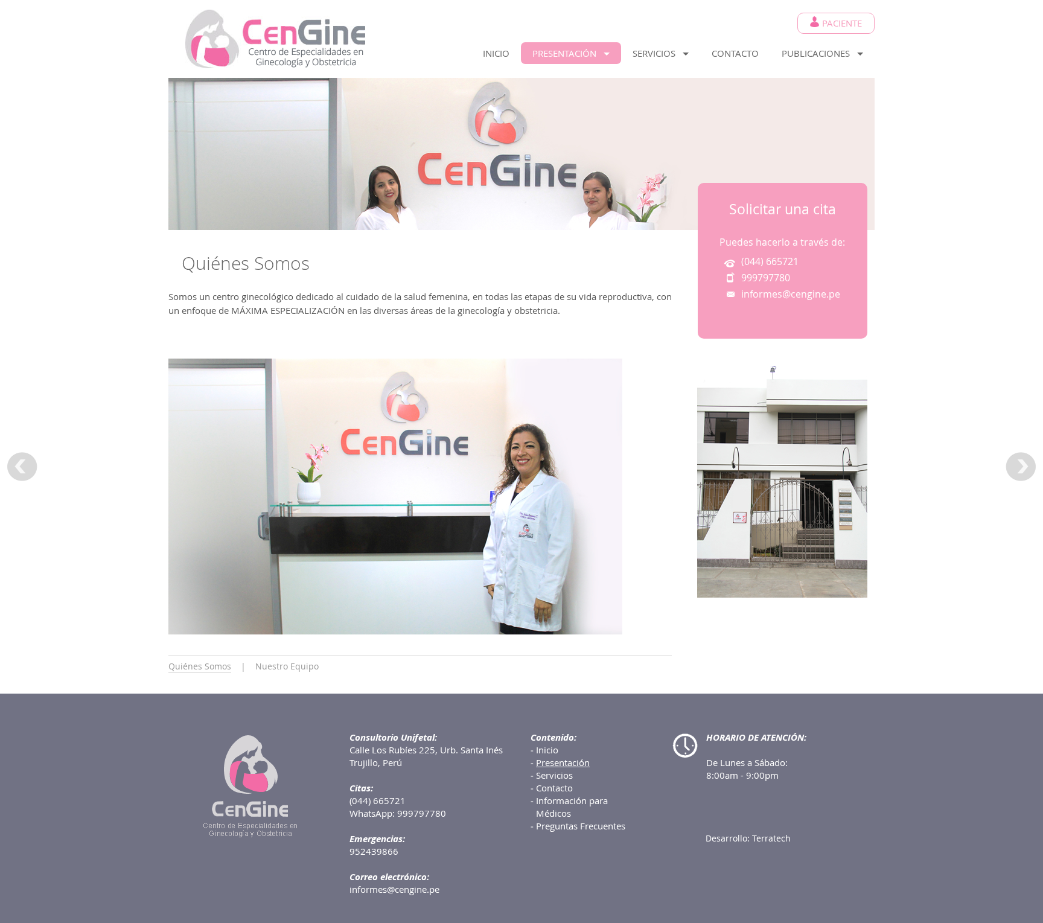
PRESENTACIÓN (568, 53)
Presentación (563, 762)
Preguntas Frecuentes (580, 826)
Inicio (547, 750)
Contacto (554, 788)
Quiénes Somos (199, 666)
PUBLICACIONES (819, 53)
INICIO (496, 53)
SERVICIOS (658, 53)
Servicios (554, 775)
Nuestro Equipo (287, 666)
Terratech (771, 838)
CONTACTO (735, 53)
